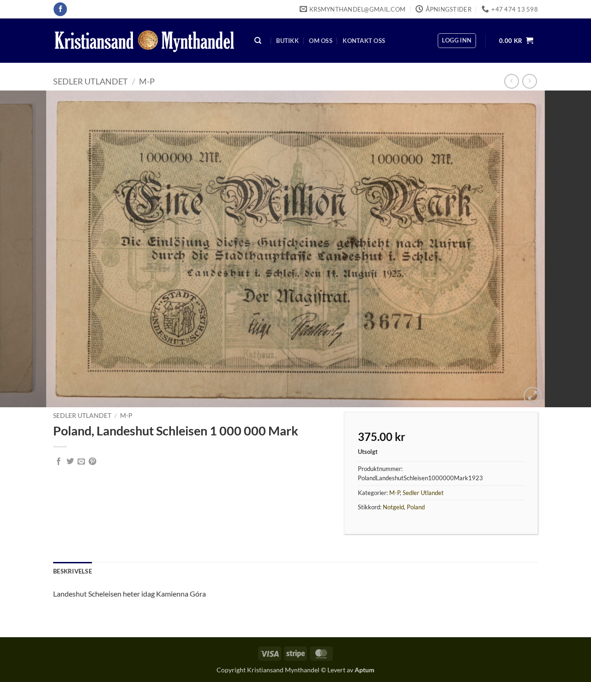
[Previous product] (529, 81)
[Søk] (258, 40)
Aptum (364, 670)
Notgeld (393, 507)
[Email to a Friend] (81, 462)
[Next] (567, 248)
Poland (416, 507)
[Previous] (23, 248)
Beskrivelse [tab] (72, 571)
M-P (147, 81)
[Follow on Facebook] (60, 9)
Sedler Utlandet (90, 81)
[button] (457, 40)
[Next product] (511, 81)
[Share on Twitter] (70, 462)
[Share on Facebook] (58, 462)
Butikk (287, 40)
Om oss (320, 40)
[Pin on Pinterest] (92, 462)
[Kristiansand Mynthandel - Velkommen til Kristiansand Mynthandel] (144, 41)
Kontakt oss (364, 40)
